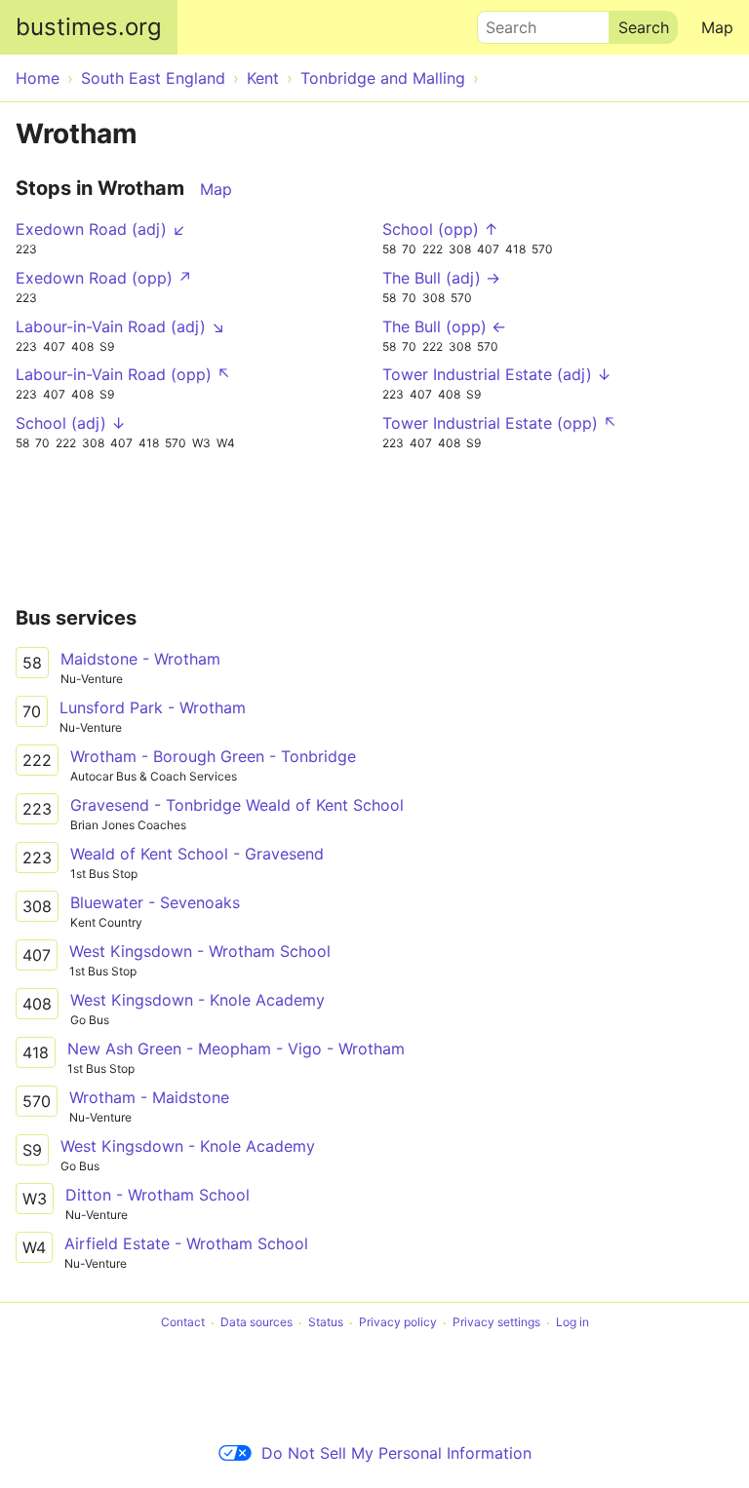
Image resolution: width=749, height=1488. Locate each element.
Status (325, 1323)
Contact (183, 1323)
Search (502, 22)
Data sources (256, 1323)
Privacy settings (496, 1323)
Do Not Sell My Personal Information (396, 1453)
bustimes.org (89, 27)
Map (717, 27)
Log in (572, 1323)
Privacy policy (398, 1323)
